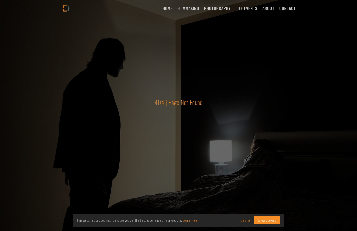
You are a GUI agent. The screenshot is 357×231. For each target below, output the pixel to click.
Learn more (190, 220)
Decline (246, 220)
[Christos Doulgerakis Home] (67, 8)
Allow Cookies (267, 220)
